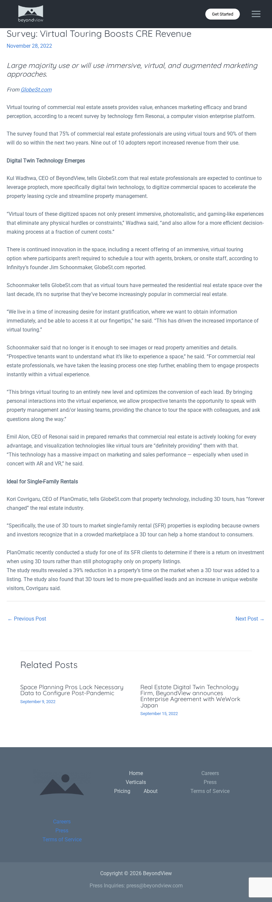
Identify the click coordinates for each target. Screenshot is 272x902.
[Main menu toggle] (255, 14)
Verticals (136, 782)
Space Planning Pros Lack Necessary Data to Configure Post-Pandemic (71, 690)
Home (136, 773)
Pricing (122, 791)
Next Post (250, 619)
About (151, 791)
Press (61, 830)
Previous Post (26, 619)
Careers (62, 821)
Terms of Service (62, 839)
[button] (222, 14)
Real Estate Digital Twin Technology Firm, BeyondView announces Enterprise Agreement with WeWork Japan (190, 696)
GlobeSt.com (36, 90)
